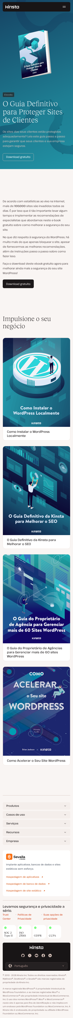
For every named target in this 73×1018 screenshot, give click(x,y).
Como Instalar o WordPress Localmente (28, 433)
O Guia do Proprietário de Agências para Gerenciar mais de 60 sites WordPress (34, 652)
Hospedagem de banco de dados (26, 883)
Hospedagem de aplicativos (22, 876)
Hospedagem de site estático (23, 890)
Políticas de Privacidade (24, 916)
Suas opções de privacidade (53, 916)
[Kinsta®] (12, 6)
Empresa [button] (12, 841)
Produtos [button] (12, 806)
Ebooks (8, 94)
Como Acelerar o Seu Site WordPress (36, 760)
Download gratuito (18, 157)
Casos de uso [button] (15, 814)
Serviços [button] (12, 823)
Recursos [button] (12, 832)
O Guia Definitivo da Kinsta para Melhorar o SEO (31, 542)
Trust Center (7, 916)
